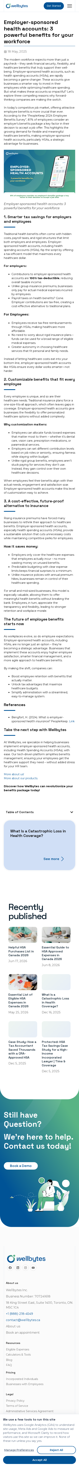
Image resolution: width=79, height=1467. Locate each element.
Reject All (56, 1450)
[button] (71, 812)
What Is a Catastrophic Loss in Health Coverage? (38, 833)
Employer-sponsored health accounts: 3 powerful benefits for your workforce (38, 32)
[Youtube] (33, 1268)
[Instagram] (25, 1268)
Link (72, 721)
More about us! (14, 774)
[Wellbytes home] (17, 6)
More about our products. (21, 778)
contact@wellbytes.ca (23, 1320)
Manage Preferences (19, 1450)
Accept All (39, 1460)
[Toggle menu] (69, 6)
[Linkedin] (18, 1268)
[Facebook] (10, 1268)
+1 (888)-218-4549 (19, 1314)
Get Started (54, 5)
